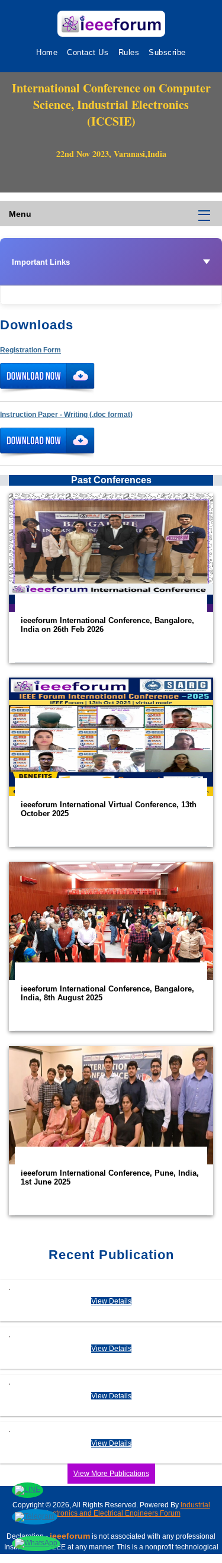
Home (46, 52)
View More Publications (111, 1473)
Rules (129, 52)
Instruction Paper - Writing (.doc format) (66, 414)
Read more (111, 578)
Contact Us (87, 52)
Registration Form (30, 350)
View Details (111, 1301)
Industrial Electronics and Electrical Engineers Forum (126, 1509)
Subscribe (167, 52)
